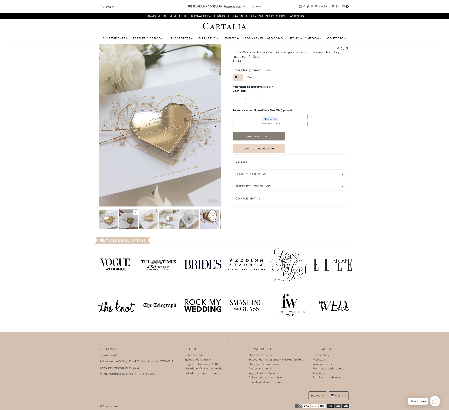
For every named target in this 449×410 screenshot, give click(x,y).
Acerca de (319, 359)
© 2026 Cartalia (109, 406)
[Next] (215, 126)
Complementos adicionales (265, 382)
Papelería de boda (148, 38)
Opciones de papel (260, 368)
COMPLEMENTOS (247, 198)
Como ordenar (194, 355)
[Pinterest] (304, 6)
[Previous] (104, 126)
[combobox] (140, 6)
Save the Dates (115, 38)
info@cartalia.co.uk (115, 373)
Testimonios (320, 373)
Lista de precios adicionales (201, 373)
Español (320, 6)
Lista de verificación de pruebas (204, 368)
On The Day (207, 38)
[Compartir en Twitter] (342, 48)
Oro (249, 77)
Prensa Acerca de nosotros (329, 368)
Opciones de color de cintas (266, 364)
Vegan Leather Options (263, 373)
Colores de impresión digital (265, 377)
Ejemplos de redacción (198, 359)
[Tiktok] (308, 6)
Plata (237, 77)
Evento (230, 38)
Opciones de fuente (261, 355)
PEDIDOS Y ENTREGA (250, 174)
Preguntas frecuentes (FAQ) (202, 364)
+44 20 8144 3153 (144, 373)
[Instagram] (300, 6)
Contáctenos (321, 355)
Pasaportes (181, 38)
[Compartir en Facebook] (338, 48)
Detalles (241, 161)
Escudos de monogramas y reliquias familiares (277, 359)
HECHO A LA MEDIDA (304, 38)
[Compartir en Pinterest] (347, 48)
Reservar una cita (323, 364)
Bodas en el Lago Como (263, 38)
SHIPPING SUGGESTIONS (253, 186)
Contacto (335, 38)
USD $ (334, 6)
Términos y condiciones (327, 377)
